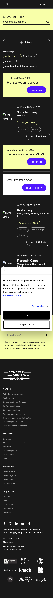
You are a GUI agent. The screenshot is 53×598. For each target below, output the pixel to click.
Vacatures (7, 513)
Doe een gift (9, 484)
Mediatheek (8, 505)
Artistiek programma (13, 394)
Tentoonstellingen (11, 406)
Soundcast (8, 509)
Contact (7, 439)
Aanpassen (24, 324)
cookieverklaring (12, 295)
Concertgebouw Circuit (14, 402)
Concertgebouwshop (13, 422)
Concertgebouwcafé (13, 451)
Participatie (8, 398)
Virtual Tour (8, 455)
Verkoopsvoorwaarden (14, 546)
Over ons (7, 497)
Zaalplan (7, 447)
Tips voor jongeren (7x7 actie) (17, 418)
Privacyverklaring (11, 538)
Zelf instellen (38, 306)
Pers (5, 501)
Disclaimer (8, 542)
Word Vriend (9, 472)
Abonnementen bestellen (15, 443)
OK (26, 315)
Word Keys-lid (9, 476)
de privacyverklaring (31, 348)
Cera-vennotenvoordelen (15, 426)
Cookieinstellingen (12, 550)
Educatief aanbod (11, 410)
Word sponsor (10, 480)
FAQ (5, 459)
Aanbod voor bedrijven (14, 414)
